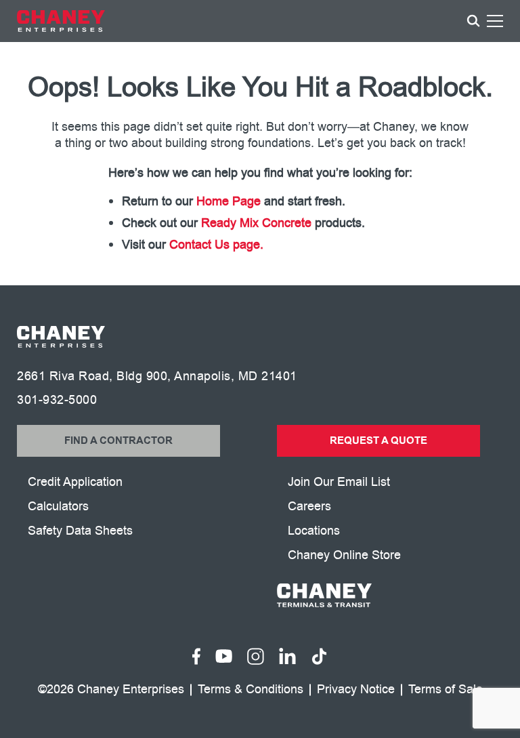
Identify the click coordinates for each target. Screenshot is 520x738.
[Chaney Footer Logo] (61, 337)
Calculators (58, 506)
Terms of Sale (445, 689)
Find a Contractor (118, 441)
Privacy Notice (356, 689)
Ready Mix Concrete (256, 223)
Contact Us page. (216, 245)
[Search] (473, 21)
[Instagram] (255, 656)
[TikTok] (319, 656)
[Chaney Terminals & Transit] (390, 595)
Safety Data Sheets (80, 530)
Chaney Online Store (344, 555)
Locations (314, 530)
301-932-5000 (57, 400)
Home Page (228, 201)
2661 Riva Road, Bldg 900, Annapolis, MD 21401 (157, 376)
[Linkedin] (287, 656)
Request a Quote (378, 441)
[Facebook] (196, 656)
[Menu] (495, 23)
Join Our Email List (339, 482)
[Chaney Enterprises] (61, 21)
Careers (309, 506)
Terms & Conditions (250, 689)
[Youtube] (223, 656)
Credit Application (75, 482)
